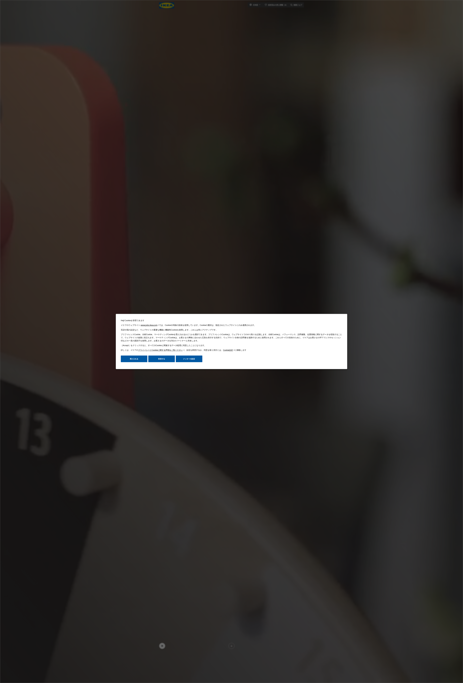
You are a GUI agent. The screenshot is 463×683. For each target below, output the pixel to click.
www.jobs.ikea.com (149, 325)
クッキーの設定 (189, 359)
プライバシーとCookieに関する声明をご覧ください (160, 350)
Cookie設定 (228, 350)
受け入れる (134, 359)
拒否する (161, 359)
